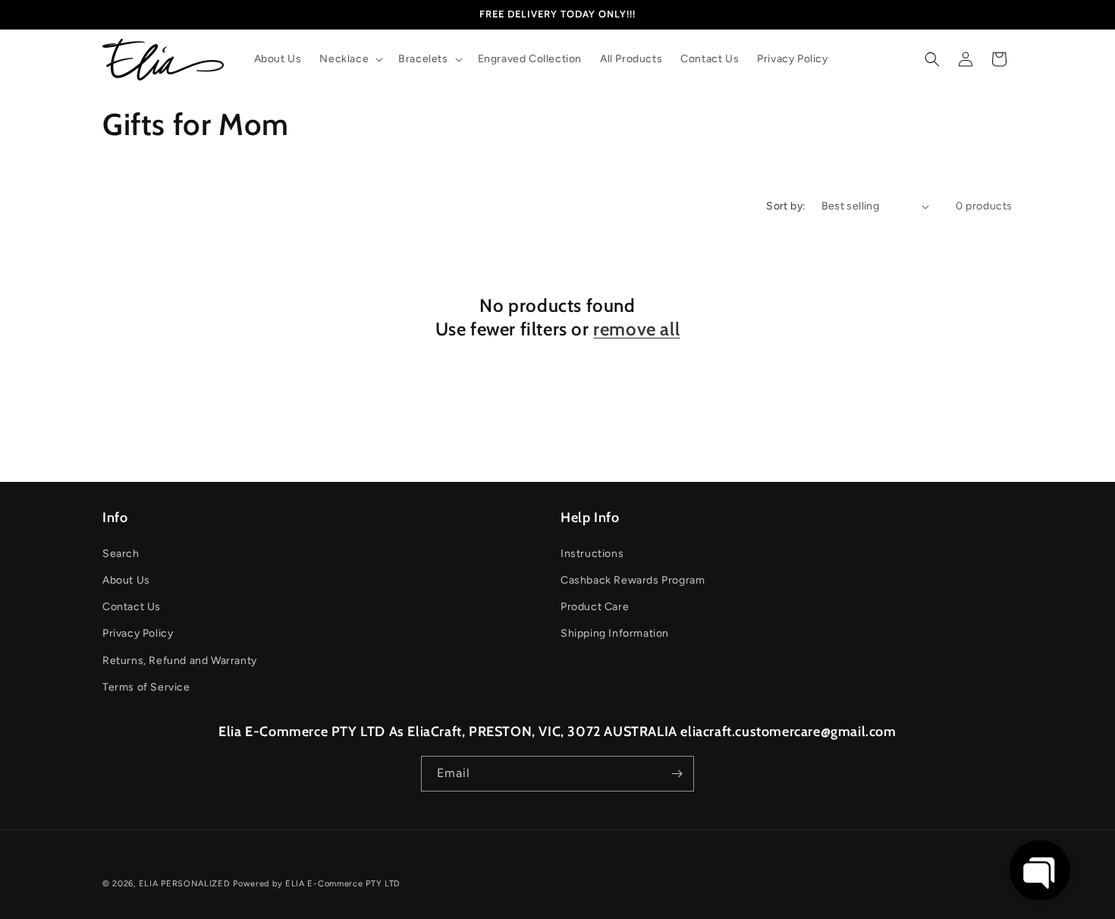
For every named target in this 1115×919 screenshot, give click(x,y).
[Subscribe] (676, 774)
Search (121, 553)
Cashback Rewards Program (633, 580)
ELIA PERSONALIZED (186, 884)
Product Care (595, 606)
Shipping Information (615, 633)
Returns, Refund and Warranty (179, 660)
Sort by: (786, 206)
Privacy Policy (137, 633)
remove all (636, 329)
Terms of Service (146, 687)
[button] (349, 59)
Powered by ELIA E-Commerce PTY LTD (316, 884)
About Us (126, 580)
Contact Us (131, 606)
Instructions (592, 553)
